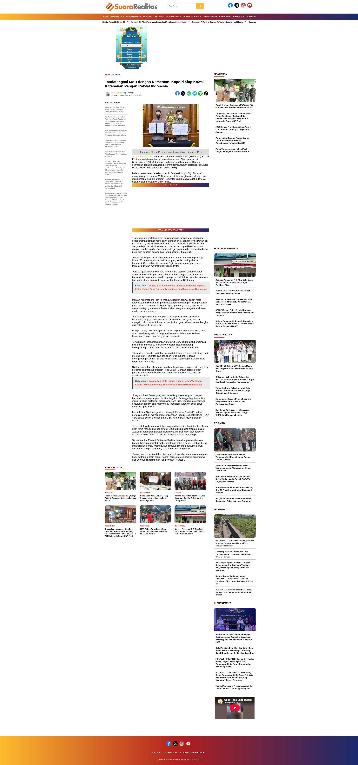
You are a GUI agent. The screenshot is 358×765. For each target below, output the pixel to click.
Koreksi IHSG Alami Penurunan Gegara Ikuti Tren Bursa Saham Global (133, 22)
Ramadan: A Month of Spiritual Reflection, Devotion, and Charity (191, 22)
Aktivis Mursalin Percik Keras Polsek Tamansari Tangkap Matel (232, 292)
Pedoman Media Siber (193, 753)
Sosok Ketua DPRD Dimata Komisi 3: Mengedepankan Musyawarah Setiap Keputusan (233, 468)
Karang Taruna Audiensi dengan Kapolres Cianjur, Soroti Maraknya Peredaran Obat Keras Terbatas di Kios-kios (234, 580)
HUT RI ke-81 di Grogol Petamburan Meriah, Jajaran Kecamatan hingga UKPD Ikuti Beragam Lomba (232, 412)
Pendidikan (224, 17)
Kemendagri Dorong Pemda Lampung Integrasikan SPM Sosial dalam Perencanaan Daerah (233, 401)
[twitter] (237, 7)
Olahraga (251, 17)
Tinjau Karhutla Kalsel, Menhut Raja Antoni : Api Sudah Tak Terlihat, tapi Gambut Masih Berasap (232, 390)
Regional (148, 17)
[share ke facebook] (178, 95)
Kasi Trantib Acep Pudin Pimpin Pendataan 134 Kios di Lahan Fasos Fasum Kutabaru (232, 457)
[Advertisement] (235, 199)
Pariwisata (238, 17)
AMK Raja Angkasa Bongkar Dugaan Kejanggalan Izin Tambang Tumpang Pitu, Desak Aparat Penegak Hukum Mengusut (232, 566)
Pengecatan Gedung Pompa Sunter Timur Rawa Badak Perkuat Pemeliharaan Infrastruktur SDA (232, 140)
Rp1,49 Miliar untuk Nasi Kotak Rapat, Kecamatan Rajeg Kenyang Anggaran (233, 499)
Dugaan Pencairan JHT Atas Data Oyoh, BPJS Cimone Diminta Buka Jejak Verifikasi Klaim (234, 282)
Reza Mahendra (117, 93)
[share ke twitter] (184, 95)
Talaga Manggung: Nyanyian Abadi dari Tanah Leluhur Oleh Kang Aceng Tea (234, 687)
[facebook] (231, 7)
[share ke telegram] (195, 95)
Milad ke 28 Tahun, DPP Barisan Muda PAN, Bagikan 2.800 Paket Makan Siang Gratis (234, 368)
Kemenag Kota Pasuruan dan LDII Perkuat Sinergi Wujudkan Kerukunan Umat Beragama (233, 554)
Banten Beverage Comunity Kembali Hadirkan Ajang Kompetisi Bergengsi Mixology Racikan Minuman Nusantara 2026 (233, 638)
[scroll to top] (345, 760)
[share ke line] (201, 95)
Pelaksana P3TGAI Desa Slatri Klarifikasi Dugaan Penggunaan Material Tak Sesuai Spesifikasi (234, 543)
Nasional (159, 17)
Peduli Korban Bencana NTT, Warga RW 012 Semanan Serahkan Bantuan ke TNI (234, 106)
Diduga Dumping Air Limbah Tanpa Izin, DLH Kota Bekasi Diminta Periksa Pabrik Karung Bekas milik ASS (234, 323)
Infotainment (210, 17)
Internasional (173, 17)
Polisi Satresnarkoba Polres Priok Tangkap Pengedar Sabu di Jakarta (233, 150)
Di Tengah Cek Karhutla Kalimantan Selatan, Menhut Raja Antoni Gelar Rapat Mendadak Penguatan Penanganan (234, 379)
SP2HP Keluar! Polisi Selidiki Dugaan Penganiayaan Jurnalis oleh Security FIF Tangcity (234, 312)
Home (105, 17)
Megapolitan (117, 17)
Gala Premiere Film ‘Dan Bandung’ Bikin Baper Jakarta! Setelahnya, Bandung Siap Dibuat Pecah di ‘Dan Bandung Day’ (234, 650)
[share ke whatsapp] (189, 95)
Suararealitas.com (142, 156)
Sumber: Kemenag (131, 67)
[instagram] (244, 7)
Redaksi (156, 753)
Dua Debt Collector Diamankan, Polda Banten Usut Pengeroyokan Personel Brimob (233, 592)
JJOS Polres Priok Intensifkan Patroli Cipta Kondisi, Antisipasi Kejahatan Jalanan (233, 129)
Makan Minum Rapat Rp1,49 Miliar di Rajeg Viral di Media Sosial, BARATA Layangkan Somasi (232, 479)
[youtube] (250, 7)
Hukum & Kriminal (192, 17)
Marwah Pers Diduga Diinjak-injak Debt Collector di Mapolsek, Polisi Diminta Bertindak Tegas (234, 301)
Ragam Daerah (133, 17)
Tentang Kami (171, 753)
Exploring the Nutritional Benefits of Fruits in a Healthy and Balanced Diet (252, 22)
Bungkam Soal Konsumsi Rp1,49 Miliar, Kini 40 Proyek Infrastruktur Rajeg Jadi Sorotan (234, 490)
